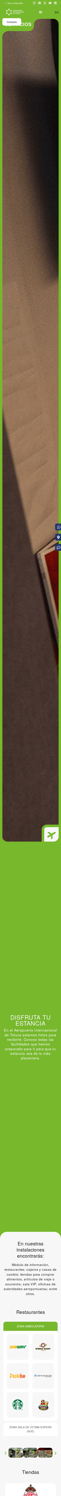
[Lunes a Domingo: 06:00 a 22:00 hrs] (18, 1405)
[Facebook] (40, 3)
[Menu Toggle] (40, 12)
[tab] (30, 1326)
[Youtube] (50, 3)
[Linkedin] (55, 3)
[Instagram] (34, 3)
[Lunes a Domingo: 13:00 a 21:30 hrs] (43, 1347)
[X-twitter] (45, 3)
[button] (5, 1453)
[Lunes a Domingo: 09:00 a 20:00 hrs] (18, 1347)
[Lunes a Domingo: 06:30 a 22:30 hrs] (43, 1376)
